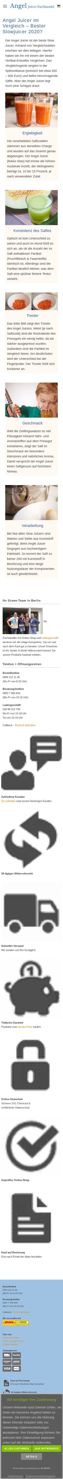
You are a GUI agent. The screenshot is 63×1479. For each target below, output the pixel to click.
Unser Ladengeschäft (13, 1341)
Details (31, 1456)
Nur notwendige (47, 1448)
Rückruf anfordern (25, 725)
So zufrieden (8, 800)
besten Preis (25, 1026)
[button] (5, 6)
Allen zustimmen (16, 1448)
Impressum (15, 1476)
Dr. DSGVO (45, 1468)
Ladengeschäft (49, 637)
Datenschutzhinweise (40, 1476)
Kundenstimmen (10, 1344)
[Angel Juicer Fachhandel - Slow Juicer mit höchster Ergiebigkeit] (32, 6)
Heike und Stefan (11, 1338)
